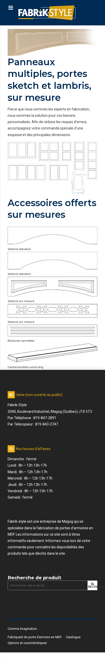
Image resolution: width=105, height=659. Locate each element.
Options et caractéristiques (27, 643)
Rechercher (92, 586)
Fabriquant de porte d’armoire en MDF (35, 637)
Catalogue (73, 637)
